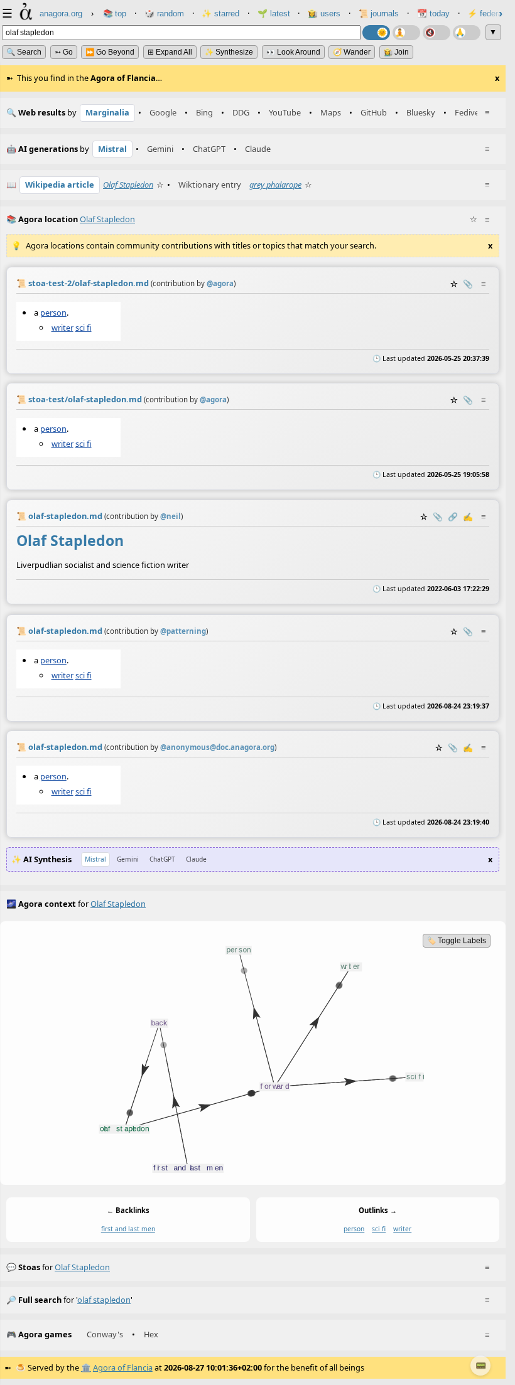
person (53, 312)
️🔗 (453, 516)
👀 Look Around (293, 52)
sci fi (83, 327)
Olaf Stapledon (128, 184)
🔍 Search (23, 52)
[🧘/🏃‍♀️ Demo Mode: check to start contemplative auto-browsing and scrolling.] (406, 32)
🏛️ (86, 1367)
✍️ (468, 516)
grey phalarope (275, 184)
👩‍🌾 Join (396, 52)
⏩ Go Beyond (109, 52)
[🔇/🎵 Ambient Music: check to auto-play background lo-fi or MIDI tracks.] (436, 32)
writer (62, 327)
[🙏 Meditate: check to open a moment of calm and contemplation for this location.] (466, 32)
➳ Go (64, 52)
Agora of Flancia (123, 1367)
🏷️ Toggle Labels (456, 940)
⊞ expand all (170, 52)
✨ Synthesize (229, 52)
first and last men (128, 1229)
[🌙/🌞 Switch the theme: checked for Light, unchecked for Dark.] (376, 32)
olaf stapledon (82, 1267)
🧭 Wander (352, 52)
